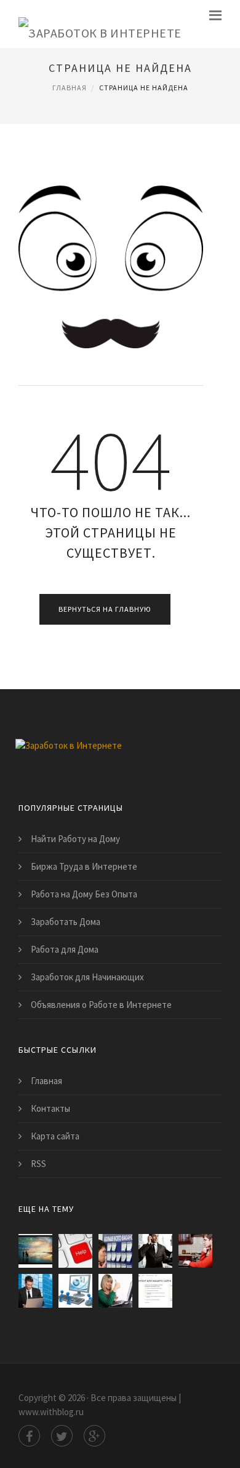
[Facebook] (29, 1436)
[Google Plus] (94, 1436)
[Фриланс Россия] (75, 1251)
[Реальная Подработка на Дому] (75, 1291)
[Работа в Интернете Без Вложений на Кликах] (35, 1291)
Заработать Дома (65, 921)
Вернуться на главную (104, 609)
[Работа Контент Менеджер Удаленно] (195, 1251)
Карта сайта (55, 1136)
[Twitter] (62, 1436)
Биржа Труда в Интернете (84, 866)
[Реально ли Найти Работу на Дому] (115, 1291)
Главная (69, 87)
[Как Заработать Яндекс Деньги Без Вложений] (155, 1291)
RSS (38, 1163)
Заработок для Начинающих (87, 977)
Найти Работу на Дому (75, 839)
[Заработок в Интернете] (100, 24)
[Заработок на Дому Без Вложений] (35, 1251)
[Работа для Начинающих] (155, 1251)
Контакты (50, 1108)
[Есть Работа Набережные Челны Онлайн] (115, 1251)
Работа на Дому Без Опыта (84, 894)
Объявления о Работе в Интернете (101, 1004)
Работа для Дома (64, 949)
